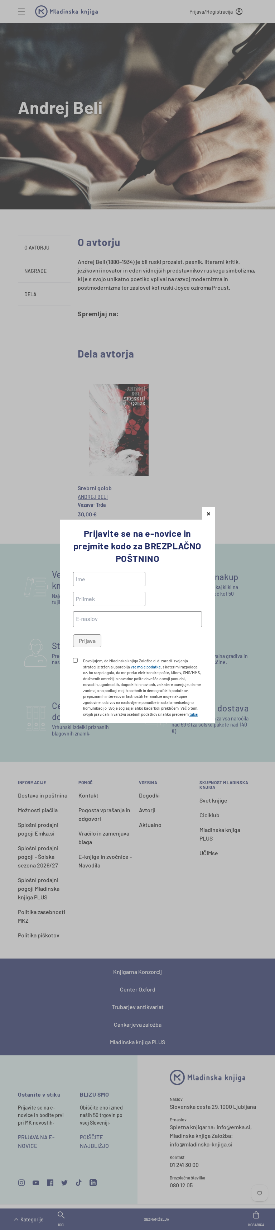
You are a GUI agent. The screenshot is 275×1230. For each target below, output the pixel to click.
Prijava (87, 640)
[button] (208, 513)
